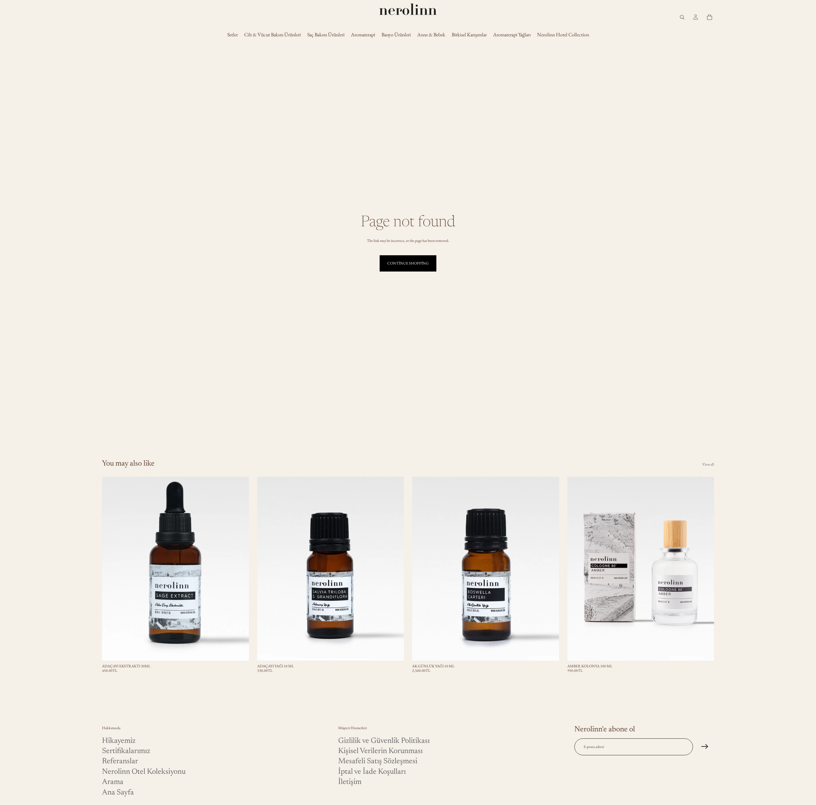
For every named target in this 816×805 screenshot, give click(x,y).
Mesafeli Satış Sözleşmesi (377, 761)
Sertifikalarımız (126, 751)
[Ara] (682, 17)
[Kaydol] (705, 747)
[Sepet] (710, 17)
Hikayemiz (118, 741)
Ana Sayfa (118, 792)
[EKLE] (239, 650)
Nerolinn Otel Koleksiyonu (144, 772)
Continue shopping (408, 263)
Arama (112, 782)
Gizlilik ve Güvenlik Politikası (384, 741)
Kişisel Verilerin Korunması (380, 751)
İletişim (349, 782)
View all (708, 464)
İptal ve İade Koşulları (372, 772)
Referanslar (120, 761)
